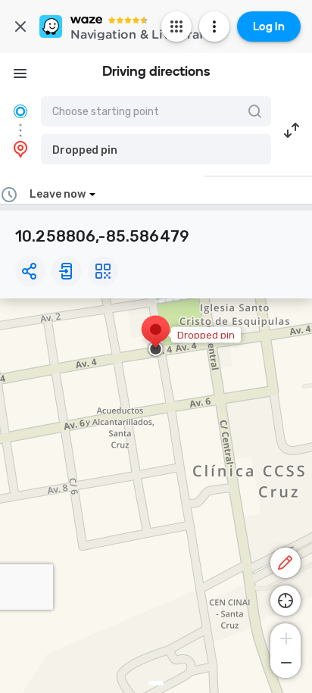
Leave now (58, 194)
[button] (156, 149)
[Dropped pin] (155, 337)
